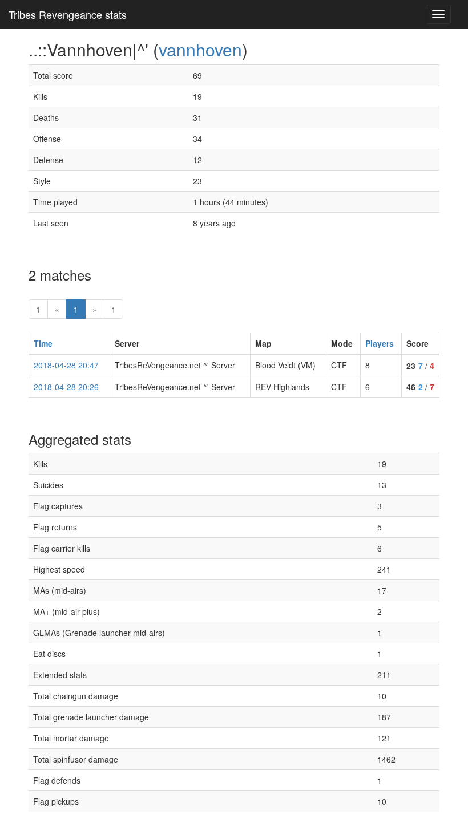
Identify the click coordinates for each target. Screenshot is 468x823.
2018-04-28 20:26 (66, 386)
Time (43, 343)
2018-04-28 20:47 (66, 365)
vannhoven (200, 49)
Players (379, 343)
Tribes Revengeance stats (68, 14)
